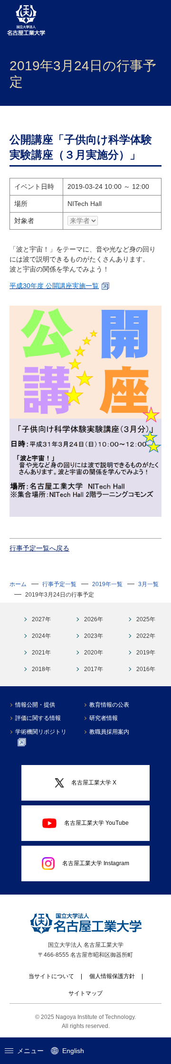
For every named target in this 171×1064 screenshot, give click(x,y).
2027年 (41, 619)
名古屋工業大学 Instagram (95, 863)
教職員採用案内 (109, 731)
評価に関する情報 (38, 718)
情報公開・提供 (35, 704)
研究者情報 (103, 718)
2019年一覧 (107, 584)
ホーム (18, 584)
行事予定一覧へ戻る (39, 548)
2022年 (145, 636)
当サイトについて (51, 976)
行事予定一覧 (59, 584)
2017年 (93, 669)
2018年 (41, 669)
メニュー (30, 1051)
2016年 (145, 669)
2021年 (41, 652)
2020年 (93, 652)
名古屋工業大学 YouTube (96, 823)
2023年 (93, 636)
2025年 (145, 619)
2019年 (145, 652)
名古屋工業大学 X (93, 782)
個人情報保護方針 (112, 976)
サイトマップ (85, 993)
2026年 (93, 619)
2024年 (41, 636)
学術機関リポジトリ (40, 731)
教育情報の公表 (109, 704)
